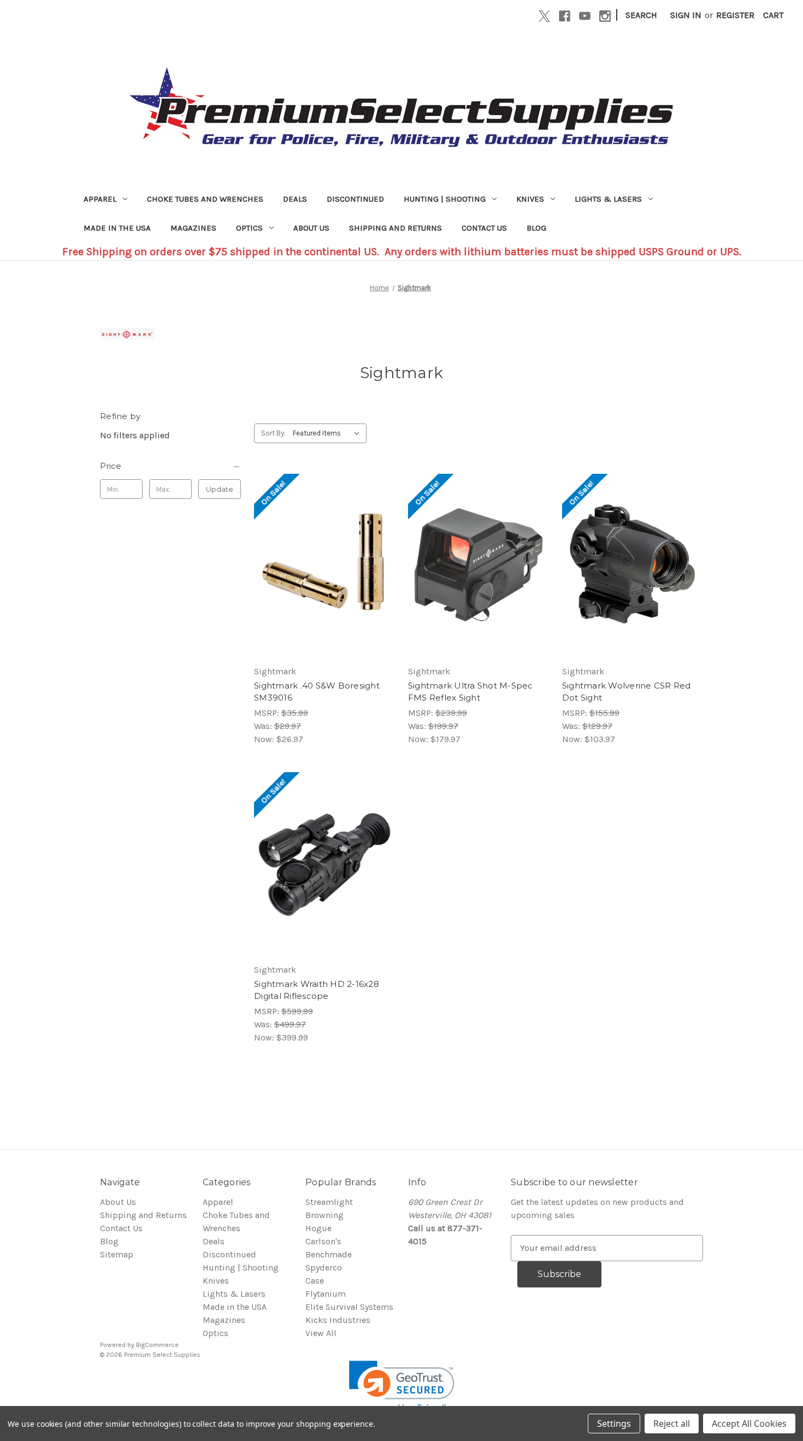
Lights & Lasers (608, 199)
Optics (249, 228)
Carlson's (323, 1241)
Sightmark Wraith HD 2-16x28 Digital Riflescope (316, 990)
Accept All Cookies (749, 1424)
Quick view (322, 544)
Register (735, 15)
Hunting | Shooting (445, 199)
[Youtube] (585, 16)
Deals (295, 199)
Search (641, 15)
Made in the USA (117, 228)
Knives (530, 199)
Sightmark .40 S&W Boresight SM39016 (317, 691)
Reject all (671, 1424)
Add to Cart (324, 588)
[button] (402, 1387)
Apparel (100, 199)
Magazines (193, 228)
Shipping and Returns (395, 228)
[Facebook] (564, 16)
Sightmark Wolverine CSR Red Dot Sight (626, 691)
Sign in (685, 15)
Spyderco (323, 1267)
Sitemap (116, 1254)
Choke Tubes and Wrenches (205, 199)
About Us (311, 228)
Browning (324, 1215)
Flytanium (325, 1294)
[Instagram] (605, 16)
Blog (536, 228)
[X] (544, 16)
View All (320, 1333)
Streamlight (329, 1202)
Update (219, 489)
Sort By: (273, 433)
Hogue (318, 1228)
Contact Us (484, 228)
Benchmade (328, 1254)
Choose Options (478, 588)
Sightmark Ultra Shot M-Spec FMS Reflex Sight (470, 691)
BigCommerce (157, 1345)
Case (314, 1280)
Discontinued (355, 199)
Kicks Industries (337, 1320)
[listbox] (328, 433)
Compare (321, 566)
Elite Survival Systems (349, 1307)
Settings (614, 1424)
